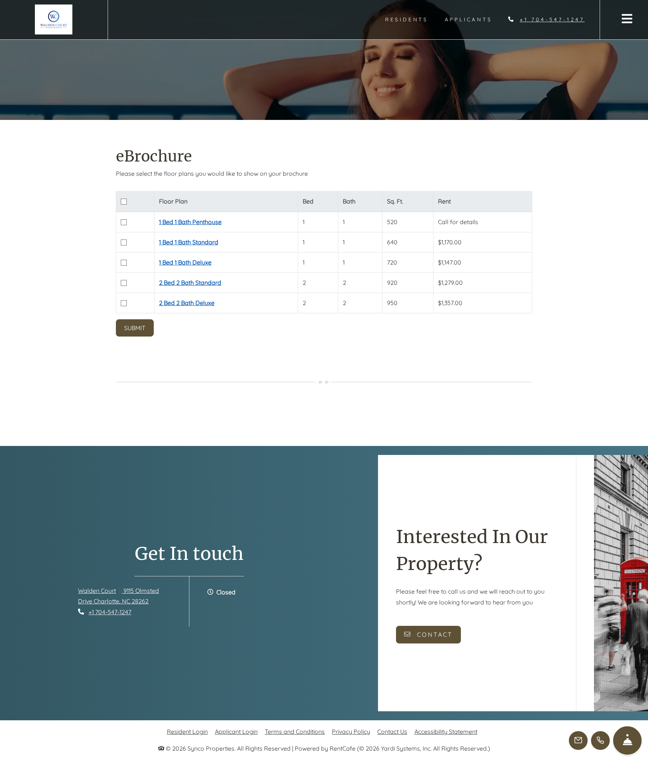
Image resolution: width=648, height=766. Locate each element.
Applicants (473, 32)
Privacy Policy (351, 731)
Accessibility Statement (445, 731)
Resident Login (187, 731)
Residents (410, 32)
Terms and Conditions (295, 731)
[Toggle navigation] (627, 18)
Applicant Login (236, 731)
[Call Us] (600, 740)
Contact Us (392, 731)
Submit (135, 328)
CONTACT (433, 634)
